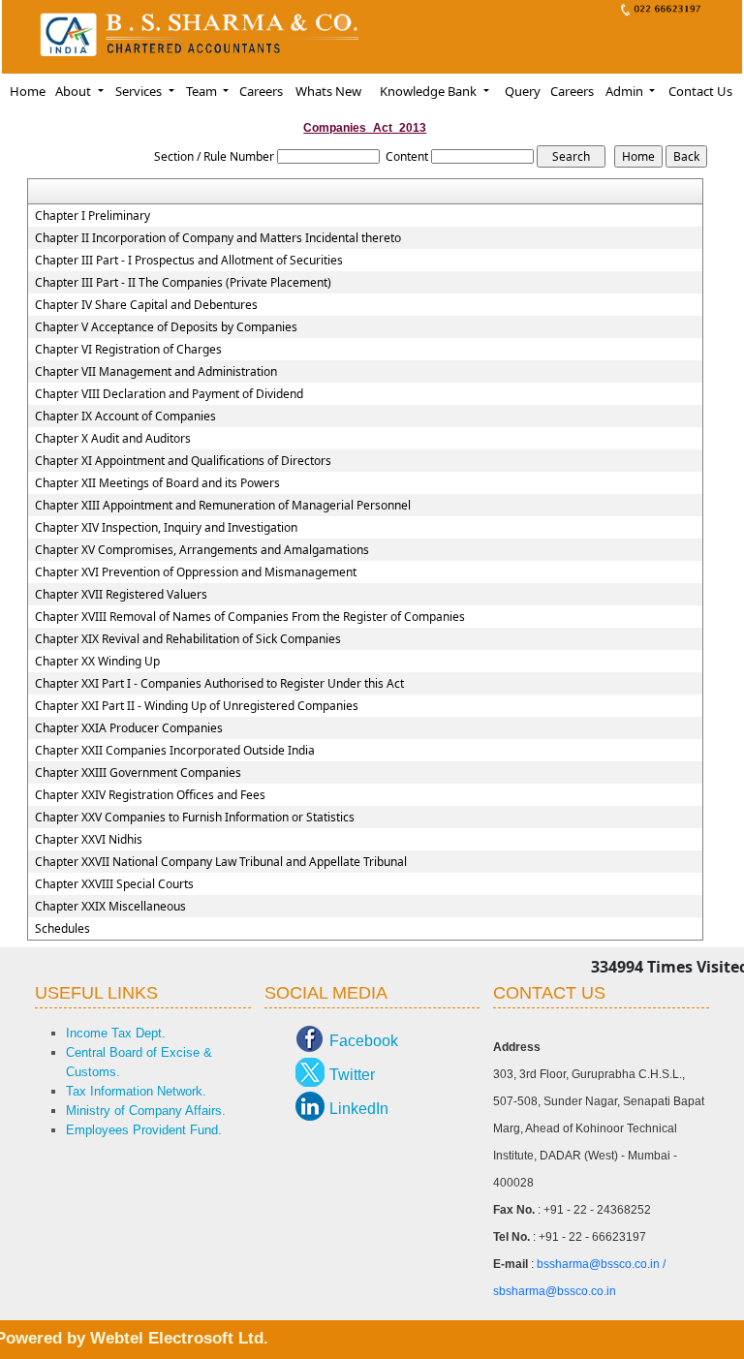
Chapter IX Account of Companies (125, 416)
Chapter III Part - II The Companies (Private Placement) (183, 283)
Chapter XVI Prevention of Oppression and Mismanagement (195, 572)
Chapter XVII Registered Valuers (121, 594)
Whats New (328, 91)
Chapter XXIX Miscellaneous (110, 906)
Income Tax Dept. (116, 1033)
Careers (261, 91)
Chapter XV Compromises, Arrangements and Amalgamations (202, 550)
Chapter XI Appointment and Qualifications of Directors (183, 461)
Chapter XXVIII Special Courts (114, 884)
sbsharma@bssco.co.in (554, 1291)
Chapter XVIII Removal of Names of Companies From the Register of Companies (250, 617)
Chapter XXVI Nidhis (88, 840)
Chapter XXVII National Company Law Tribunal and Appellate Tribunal (221, 862)
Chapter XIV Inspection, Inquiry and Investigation (166, 528)
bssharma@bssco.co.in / (601, 1264)
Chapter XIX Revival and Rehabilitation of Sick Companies (188, 639)
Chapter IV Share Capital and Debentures (146, 305)
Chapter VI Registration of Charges (128, 349)
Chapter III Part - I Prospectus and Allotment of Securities (189, 260)
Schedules (62, 929)
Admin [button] (625, 91)
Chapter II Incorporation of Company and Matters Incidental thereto (218, 238)
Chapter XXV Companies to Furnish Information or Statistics (195, 817)
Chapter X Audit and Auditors (113, 439)
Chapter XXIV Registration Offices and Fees (150, 795)
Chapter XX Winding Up (97, 661)
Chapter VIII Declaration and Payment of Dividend (169, 394)
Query (523, 91)
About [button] (74, 91)
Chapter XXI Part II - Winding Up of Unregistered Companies (196, 706)
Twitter (352, 1074)
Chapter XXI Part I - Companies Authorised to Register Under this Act (219, 684)
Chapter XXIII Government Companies (138, 773)
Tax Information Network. (136, 1091)
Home (28, 91)
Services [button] (140, 91)
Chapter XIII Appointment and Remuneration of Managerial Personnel (223, 505)
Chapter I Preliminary (92, 216)
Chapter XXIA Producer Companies (129, 728)
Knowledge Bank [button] (430, 91)
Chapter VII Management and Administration (156, 372)
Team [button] (203, 91)
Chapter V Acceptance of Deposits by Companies (166, 327)
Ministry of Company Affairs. (146, 1110)
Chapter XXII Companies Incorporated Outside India (175, 750)
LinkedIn (358, 1108)
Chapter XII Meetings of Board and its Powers (157, 483)
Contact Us (700, 91)
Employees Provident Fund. (144, 1130)
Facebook (363, 1041)
